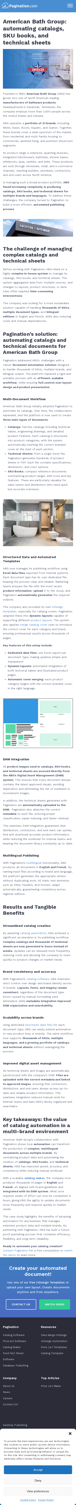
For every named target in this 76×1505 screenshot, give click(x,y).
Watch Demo (54, 1304)
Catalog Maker (12, 1347)
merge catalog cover (33, 624)
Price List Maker (51, 1386)
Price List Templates (54, 1347)
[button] (70, 1434)
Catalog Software (14, 1335)
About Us (8, 1386)
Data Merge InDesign (54, 1335)
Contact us (21, 1304)
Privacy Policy (46, 1500)
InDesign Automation (54, 1341)
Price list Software (14, 1341)
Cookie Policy (28, 1500)
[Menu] (70, 6)
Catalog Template (52, 1353)
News (6, 1392)
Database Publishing (15, 1365)
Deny (38, 1480)
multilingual (34, 862)
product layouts (41, 620)
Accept (38, 1469)
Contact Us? (10, 1404)
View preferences (38, 1491)
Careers (7, 1398)
